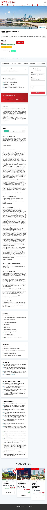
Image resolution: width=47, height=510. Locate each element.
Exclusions (32, 63)
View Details (8, 492)
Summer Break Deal (6, 63)
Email (32, 82)
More (44, 36)
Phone (32, 77)
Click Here (13, 374)
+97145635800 (5, 99)
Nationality (33, 86)
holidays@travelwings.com (19, 99)
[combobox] (33, 79)
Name (32, 72)
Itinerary (19, 63)
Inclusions (26, 63)
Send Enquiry (20, 42)
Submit (37, 92)
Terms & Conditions (41, 63)
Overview (14, 63)
